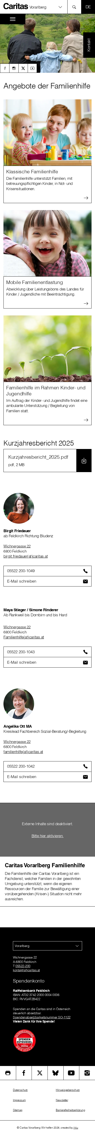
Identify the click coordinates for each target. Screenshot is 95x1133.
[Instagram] (13, 68)
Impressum (19, 1100)
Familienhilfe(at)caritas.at (23, 637)
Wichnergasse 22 (17, 546)
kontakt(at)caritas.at (26, 970)
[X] (23, 68)
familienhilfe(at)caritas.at (23, 751)
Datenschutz (20, 1090)
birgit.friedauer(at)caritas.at (25, 556)
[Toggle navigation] (12, 19)
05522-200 (22, 966)
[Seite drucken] (8, 1073)
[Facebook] (4, 68)
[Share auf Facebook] (24, 1073)
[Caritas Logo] (15, 6)
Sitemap (17, 1110)
